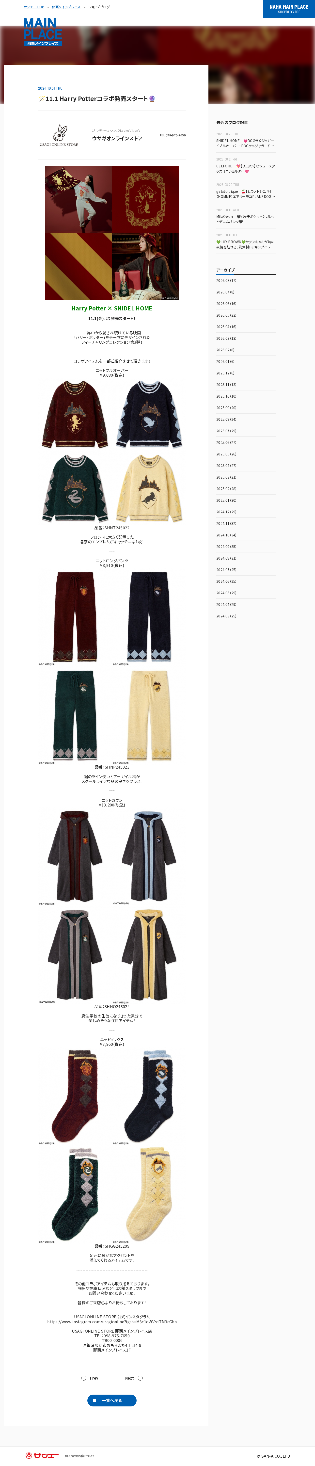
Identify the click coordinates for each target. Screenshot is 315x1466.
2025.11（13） (226, 385)
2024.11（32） (226, 524)
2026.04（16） (226, 327)
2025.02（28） (226, 489)
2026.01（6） (225, 362)
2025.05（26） (226, 454)
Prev (94, 1378)
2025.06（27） (226, 443)
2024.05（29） (226, 593)
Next (129, 1378)
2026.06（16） (226, 304)
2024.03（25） (226, 616)
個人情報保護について (79, 1456)
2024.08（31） (226, 558)
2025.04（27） (226, 466)
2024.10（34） (226, 535)
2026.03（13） (226, 339)
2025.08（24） (226, 420)
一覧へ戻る (112, 1400)
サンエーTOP (34, 7)
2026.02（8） (225, 350)
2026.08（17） (226, 281)
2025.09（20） (226, 408)
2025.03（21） (226, 477)
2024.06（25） (226, 582)
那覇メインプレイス (66, 7)
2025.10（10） (226, 396)
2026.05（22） (226, 315)
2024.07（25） (226, 570)
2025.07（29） (226, 431)
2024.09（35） (226, 547)
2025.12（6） (225, 373)
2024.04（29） (226, 605)
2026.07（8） (225, 292)
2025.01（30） (226, 501)
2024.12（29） (226, 512)
